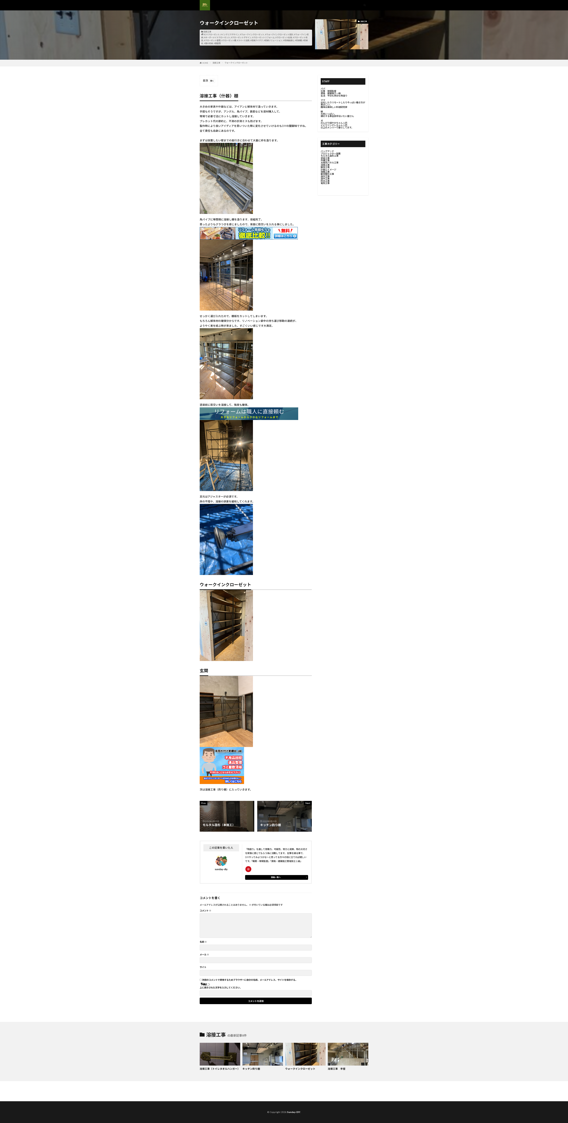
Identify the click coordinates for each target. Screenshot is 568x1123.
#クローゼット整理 (212, 40)
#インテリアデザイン (230, 34)
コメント (205, 911)
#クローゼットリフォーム (263, 37)
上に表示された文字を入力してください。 (221, 988)
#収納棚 (298, 40)
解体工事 (325, 167)
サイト (203, 967)
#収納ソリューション (273, 40)
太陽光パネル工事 (329, 162)
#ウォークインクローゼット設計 (279, 34)
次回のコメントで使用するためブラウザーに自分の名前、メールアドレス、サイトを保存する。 (249, 980)
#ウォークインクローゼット (252, 34)
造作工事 (325, 176)
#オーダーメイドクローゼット (217, 37)
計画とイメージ (328, 169)
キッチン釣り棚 (251, 1068)
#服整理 (217, 43)
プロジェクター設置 (331, 153)
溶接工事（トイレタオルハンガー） (220, 1068)
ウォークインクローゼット (236, 63)
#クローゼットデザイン (241, 37)
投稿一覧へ (276, 877)
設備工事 (325, 171)
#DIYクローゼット (212, 34)
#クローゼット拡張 (283, 37)
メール (204, 954)
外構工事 (325, 160)
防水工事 (325, 181)
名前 (203, 942)
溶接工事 (207, 31)
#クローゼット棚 (228, 40)
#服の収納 (208, 43)
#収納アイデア (256, 40)
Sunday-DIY (293, 1112)
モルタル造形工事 (329, 155)
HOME (205, 63)
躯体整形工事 (327, 174)
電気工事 (325, 183)
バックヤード (327, 151)
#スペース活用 (243, 40)
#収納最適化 (288, 40)
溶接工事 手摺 (336, 1068)
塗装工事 (325, 158)
